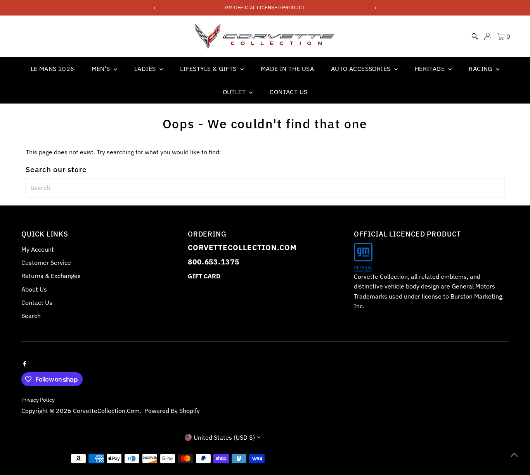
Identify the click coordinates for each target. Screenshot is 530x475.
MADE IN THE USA (287, 69)
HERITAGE (431, 69)
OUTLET (235, 92)
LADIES (146, 69)
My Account (37, 249)
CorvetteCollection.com (106, 411)
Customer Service (46, 262)
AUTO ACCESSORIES (361, 69)
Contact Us (36, 302)
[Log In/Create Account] (487, 36)
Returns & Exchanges (51, 276)
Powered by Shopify (172, 411)
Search (31, 316)
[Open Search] (474, 36)
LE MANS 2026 (52, 69)
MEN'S (102, 69)
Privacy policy (38, 399)
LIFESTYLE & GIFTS (209, 69)
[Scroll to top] (514, 453)
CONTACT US (288, 92)
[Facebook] (24, 363)
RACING (481, 69)
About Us (34, 289)
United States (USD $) (224, 437)
